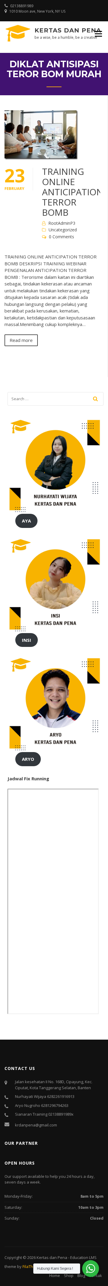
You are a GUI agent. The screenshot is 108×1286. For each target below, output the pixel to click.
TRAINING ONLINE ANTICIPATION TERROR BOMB (72, 191)
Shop (69, 1275)
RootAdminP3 (61, 223)
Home (54, 1275)
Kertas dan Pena (67, 30)
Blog (81, 1275)
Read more (21, 340)
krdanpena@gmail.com (36, 1125)
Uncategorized (63, 230)
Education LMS (83, 1257)
